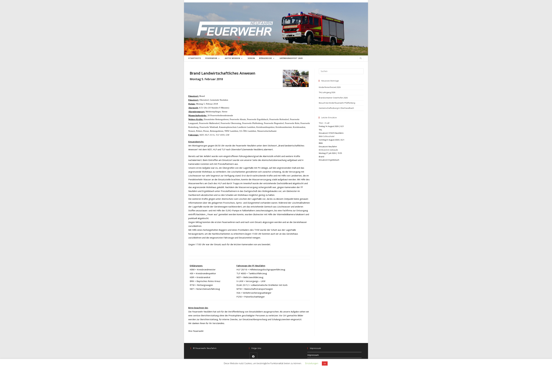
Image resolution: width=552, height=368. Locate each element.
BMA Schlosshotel (326, 136)
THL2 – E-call (324, 123)
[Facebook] (253, 356)
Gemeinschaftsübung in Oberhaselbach (336, 108)
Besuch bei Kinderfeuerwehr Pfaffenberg (337, 103)
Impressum (313, 354)
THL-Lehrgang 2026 (327, 92)
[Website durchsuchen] (361, 58)
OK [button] (325, 363)
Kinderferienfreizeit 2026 (330, 87)
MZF (202, 135)
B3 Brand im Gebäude (328, 150)
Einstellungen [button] (311, 363)
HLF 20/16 (210, 135)
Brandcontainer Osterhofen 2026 (333, 97)
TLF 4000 (220, 135)
